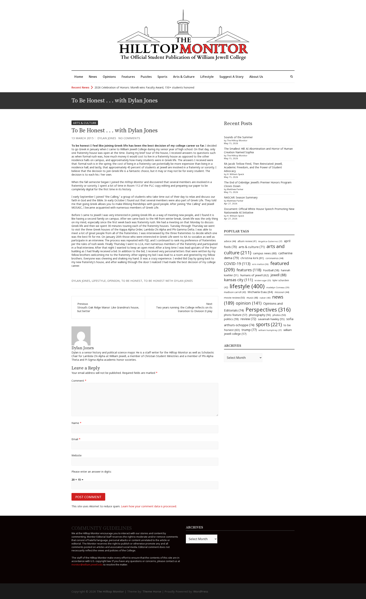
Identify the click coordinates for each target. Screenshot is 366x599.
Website (76, 455)
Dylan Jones (106, 138)
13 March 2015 (82, 138)
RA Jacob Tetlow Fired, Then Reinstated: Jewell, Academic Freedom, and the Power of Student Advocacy (253, 167)
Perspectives (268, 309)
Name (76, 423)
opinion (113, 281)
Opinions (109, 77)
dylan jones (80, 281)
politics (231, 319)
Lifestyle (207, 77)
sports (269, 324)
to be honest (131, 281)
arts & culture (252, 247)
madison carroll (235, 292)
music (252, 297)
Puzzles (146, 77)
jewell (278, 275)
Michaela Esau (260, 292)
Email (75, 439)
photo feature (235, 315)
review (248, 319)
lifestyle (99, 281)
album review (247, 241)
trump (249, 330)
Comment (78, 380)
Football (271, 270)
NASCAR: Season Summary (241, 197)
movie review (234, 297)
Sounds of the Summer (238, 137)
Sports (162, 77)
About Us (256, 77)
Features (128, 77)
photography (260, 315)
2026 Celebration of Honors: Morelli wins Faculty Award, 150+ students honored (144, 87)
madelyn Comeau (277, 287)
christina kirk (252, 258)
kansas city (238, 279)
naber (265, 297)
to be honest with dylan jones (168, 281)
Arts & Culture (184, 77)
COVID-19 (237, 263)
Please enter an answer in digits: (91, 471)
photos (279, 315)
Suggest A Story (231, 77)
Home (78, 77)
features (248, 269)
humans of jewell (254, 275)
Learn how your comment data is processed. (149, 506)
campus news (265, 253)
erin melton (260, 264)
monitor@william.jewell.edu (87, 564)
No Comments (129, 138)
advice (230, 241)
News (93, 77)
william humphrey (270, 330)
